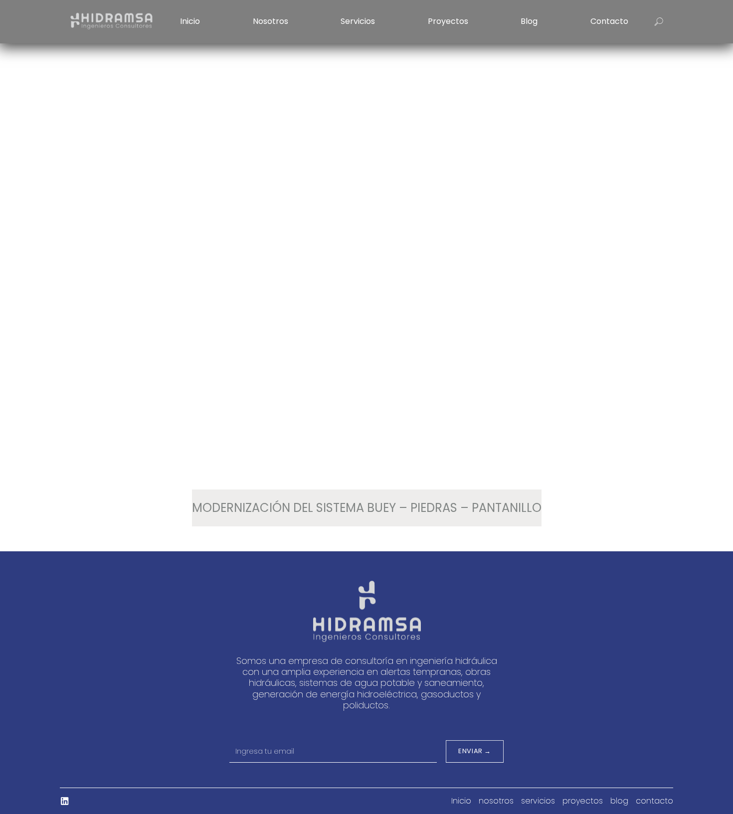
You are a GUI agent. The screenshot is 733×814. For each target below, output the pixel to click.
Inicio (190, 21)
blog (529, 21)
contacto (609, 21)
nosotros (270, 21)
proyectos (448, 21)
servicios (358, 21)
